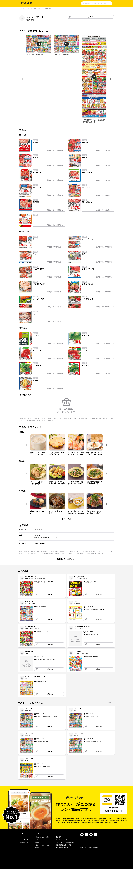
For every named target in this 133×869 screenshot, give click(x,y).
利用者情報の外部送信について (65, 847)
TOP (21, 9)
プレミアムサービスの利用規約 (65, 842)
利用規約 (58, 837)
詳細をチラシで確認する (55, 150)
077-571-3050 (39, 543)
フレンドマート (38, 9)
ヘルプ (36, 839)
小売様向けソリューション (41, 845)
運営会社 (36, 842)
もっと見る (109, 702)
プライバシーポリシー (62, 839)
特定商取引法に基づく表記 (63, 845)
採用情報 (36, 847)
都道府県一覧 (24, 842)
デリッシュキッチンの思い (41, 837)
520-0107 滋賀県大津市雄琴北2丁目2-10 (45, 536)
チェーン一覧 (28, 9)
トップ (22, 837)
